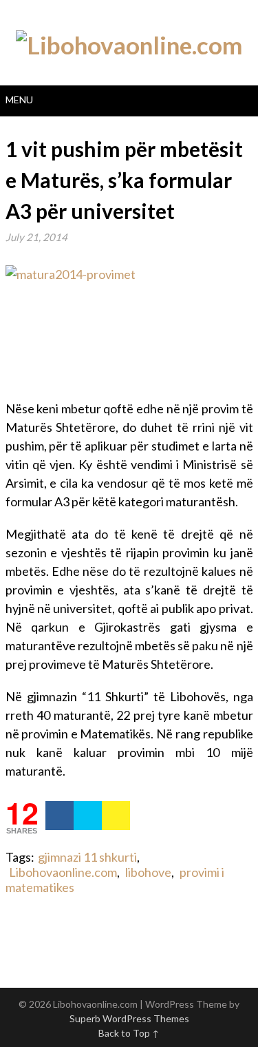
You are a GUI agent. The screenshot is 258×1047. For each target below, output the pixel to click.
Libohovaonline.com (63, 872)
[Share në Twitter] (88, 815)
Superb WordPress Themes (129, 1018)
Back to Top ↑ (129, 1033)
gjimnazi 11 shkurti (87, 856)
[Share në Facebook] (59, 815)
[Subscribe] (116, 815)
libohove (148, 872)
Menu (19, 99)
